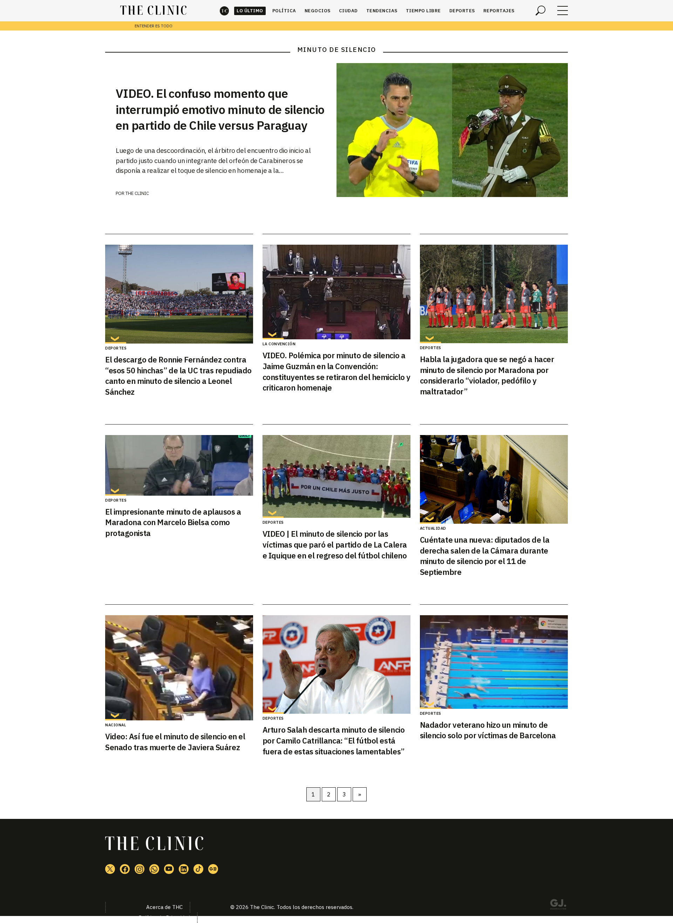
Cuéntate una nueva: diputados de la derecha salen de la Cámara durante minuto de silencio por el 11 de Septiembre (485, 556)
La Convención (279, 343)
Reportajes (499, 11)
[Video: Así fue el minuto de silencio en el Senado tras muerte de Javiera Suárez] (179, 667)
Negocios (318, 11)
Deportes (462, 11)
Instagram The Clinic (139, 869)
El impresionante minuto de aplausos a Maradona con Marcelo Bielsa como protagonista (173, 522)
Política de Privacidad (164, 917)
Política (284, 11)
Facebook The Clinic (125, 869)
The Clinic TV (169, 869)
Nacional (115, 724)
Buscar (540, 10)
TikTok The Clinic (198, 869)
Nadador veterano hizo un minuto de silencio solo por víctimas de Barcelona (488, 730)
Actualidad (433, 528)
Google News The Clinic (213, 869)
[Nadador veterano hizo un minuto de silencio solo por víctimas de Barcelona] (494, 662)
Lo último (250, 11)
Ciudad (348, 11)
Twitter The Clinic (110, 869)
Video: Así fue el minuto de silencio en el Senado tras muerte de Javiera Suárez (175, 741)
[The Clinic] (153, 10)
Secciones (562, 10)
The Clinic (224, 10)
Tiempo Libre (423, 11)
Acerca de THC (164, 907)
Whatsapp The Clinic (154, 869)
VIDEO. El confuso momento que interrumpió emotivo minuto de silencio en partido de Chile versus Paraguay (220, 109)
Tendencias (381, 11)
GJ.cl (558, 905)
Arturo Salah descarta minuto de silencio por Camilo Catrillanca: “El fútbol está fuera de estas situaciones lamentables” (334, 740)
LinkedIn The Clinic (184, 869)
